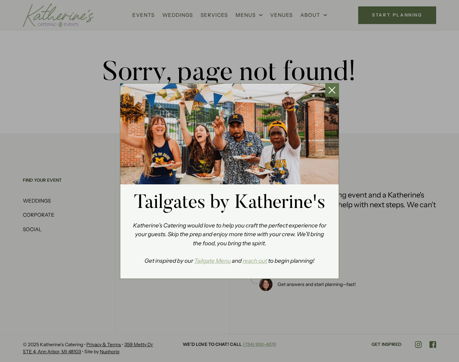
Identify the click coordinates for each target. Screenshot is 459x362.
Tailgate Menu (212, 260)
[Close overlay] (332, 90)
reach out (255, 260)
